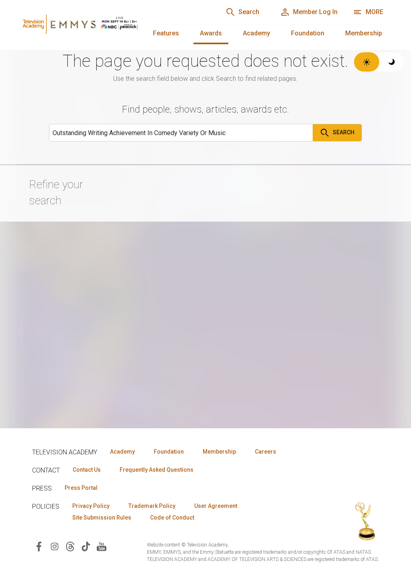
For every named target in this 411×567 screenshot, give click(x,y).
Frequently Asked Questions (156, 469)
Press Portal (81, 488)
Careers (265, 451)
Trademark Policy (151, 506)
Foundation (307, 33)
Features (166, 33)
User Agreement (215, 506)
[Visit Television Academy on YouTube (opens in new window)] (101, 546)
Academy (256, 33)
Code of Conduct (172, 517)
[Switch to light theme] (366, 62)
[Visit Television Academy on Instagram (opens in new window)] (54, 546)
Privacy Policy (91, 506)
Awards (211, 33)
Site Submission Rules (101, 517)
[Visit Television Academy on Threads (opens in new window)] (70, 546)
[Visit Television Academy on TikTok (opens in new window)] (86, 546)
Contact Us (87, 469)
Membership (363, 33)
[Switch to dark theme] (392, 62)
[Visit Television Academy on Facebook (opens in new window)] (39, 546)
